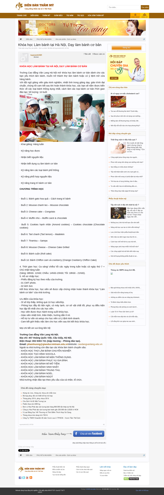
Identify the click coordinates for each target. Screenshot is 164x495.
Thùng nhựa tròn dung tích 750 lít (35, 415)
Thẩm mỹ (46, 15)
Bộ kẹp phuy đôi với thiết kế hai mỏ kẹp (38, 396)
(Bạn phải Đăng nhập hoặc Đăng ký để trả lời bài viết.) (89, 443)
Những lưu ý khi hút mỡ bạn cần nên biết (125, 222)
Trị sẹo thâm (104, 475)
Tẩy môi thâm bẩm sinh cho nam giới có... (125, 172)
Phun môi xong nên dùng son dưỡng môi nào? (127, 162)
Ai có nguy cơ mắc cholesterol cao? (125, 94)
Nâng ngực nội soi (105, 470)
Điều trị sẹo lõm (104, 473)
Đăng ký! (126, 48)
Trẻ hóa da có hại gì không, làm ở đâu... (124, 181)
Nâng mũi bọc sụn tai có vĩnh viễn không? (125, 227)
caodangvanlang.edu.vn (90, 344)
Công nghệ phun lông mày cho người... (124, 157)
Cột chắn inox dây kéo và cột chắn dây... (125, 316)
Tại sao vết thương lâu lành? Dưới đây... (125, 111)
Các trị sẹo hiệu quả (82, 472)
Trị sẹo (80, 15)
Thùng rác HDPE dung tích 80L (123, 270)
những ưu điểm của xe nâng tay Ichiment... (125, 297)
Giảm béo (58, 15)
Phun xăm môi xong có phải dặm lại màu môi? (127, 177)
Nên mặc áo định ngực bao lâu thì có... (124, 237)
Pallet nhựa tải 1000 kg (31, 404)
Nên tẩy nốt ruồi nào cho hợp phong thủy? (125, 126)
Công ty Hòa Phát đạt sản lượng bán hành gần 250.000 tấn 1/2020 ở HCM (50, 410)
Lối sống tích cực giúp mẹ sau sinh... (123, 321)
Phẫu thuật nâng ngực (83, 467)
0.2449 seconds (91, 489)
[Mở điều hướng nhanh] (144, 39)
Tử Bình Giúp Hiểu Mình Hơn (121, 302)
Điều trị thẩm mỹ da (58, 469)
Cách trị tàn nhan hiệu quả (84, 469)
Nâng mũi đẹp (56, 472)
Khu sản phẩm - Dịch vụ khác (38, 48)
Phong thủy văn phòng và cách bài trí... (124, 307)
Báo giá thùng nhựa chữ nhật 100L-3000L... (126, 288)
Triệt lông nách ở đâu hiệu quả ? (124, 140)
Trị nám (69, 15)
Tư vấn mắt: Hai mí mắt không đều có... (124, 186)
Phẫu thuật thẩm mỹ (58, 467)
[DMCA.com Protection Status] (134, 479)
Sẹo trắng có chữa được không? (122, 167)
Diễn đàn (34, 15)
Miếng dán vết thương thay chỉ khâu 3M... (125, 121)
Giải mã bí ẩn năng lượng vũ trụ (122, 292)
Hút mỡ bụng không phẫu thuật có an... (124, 256)
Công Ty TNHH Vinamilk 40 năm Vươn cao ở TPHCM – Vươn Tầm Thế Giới (51, 418)
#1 (104, 424)
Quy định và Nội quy (142, 490)
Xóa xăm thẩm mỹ (96, 15)
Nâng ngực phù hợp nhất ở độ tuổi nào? (125, 246)
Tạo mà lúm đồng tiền (59, 474)
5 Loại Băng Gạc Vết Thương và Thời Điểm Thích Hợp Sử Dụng (47, 412)
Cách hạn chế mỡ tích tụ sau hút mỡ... (124, 242)
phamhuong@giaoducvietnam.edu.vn (47, 344)
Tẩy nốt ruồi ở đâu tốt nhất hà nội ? (125, 205)
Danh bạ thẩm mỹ (129, 470)
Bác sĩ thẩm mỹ (128, 473)
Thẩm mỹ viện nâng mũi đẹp (132, 475)
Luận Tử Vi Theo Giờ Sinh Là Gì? (122, 312)
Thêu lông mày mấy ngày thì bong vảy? (124, 191)
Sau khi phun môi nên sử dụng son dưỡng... (126, 116)
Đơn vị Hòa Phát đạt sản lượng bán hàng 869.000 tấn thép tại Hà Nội (48, 407)
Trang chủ (22, 15)
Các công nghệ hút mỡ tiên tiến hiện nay (125, 251)
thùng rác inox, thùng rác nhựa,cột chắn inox (39, 393)
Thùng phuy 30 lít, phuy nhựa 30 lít (36, 398)
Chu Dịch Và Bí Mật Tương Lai (34, 401)
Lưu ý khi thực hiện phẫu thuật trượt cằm (125, 232)
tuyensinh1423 (59, 48)
